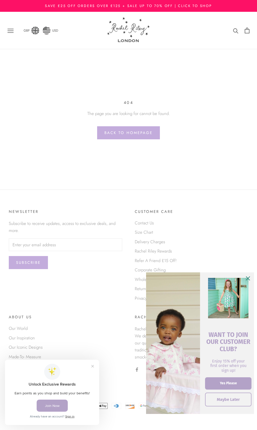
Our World (18, 328)
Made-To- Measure (25, 357)
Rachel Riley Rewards (153, 251)
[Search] (235, 30)
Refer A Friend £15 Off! (156, 261)
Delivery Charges (150, 242)
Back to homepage (128, 133)
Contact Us (144, 223)
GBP (27, 30)
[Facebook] (137, 369)
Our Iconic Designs (26, 347)
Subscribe (28, 262)
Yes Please (228, 383)
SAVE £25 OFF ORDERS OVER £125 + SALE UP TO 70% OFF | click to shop (128, 5)
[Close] (248, 278)
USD (55, 30)
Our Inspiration (22, 338)
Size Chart (144, 232)
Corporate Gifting (150, 270)
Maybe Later (228, 399)
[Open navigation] (11, 30)
